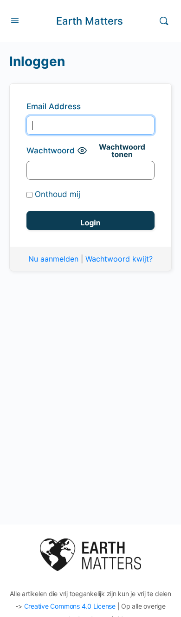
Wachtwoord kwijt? (119, 258)
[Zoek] (163, 21)
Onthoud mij (56, 194)
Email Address (53, 106)
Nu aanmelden (53, 258)
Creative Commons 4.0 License (70, 606)
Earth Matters (89, 21)
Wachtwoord (50, 150)
